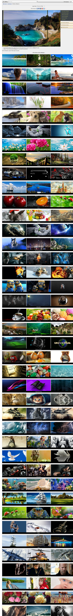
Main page (5, 3)
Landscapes (9, 3)
